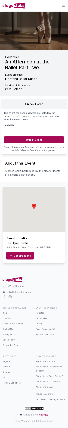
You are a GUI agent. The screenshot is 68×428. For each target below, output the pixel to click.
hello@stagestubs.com (19, 292)
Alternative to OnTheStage (48, 381)
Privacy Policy (9, 334)
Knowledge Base (11, 345)
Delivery (6, 367)
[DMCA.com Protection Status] (34, 408)
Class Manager (22, 421)
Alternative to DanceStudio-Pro (50, 376)
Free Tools (7, 318)
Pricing (39, 323)
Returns (6, 372)
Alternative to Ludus (45, 387)
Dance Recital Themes (13, 323)
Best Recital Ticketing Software (50, 399)
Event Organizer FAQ (45, 329)
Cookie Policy (9, 340)
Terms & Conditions (45, 334)
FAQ (4, 377)
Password (9, 125)
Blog (5, 313)
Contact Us (8, 329)
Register (40, 313)
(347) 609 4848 (15, 286)
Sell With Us (41, 318)
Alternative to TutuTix (45, 361)
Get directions (22, 255)
